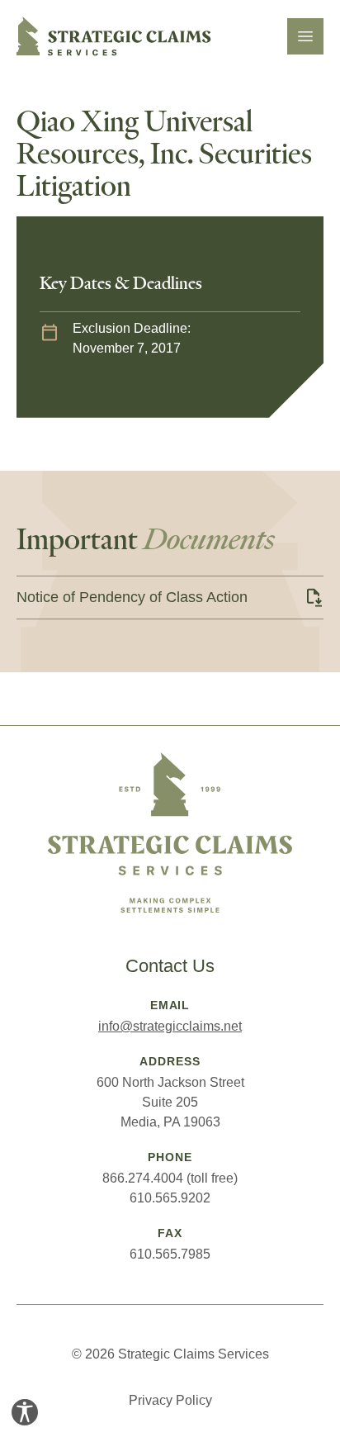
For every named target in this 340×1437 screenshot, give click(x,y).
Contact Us (170, 966)
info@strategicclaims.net (170, 1026)
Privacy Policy (170, 1400)
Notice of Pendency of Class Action (132, 597)
